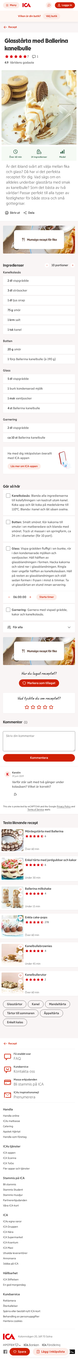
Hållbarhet (10, 1273)
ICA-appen (9, 1152)
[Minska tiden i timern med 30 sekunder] (9, 597)
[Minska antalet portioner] (47, 265)
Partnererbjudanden (15, 1200)
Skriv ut (15, 212)
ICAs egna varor (12, 1221)
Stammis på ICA (14, 1178)
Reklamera (9, 1300)
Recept (12, 27)
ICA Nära (8, 1232)
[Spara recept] (20, 832)
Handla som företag (15, 1137)
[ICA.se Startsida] (27, 5)
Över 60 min (15, 157)
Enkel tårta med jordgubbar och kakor (50, 860)
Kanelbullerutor (35, 974)
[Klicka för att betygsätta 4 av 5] (45, 707)
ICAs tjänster (11, 1146)
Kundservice (11, 1294)
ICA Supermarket (13, 1237)
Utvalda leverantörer (15, 1253)
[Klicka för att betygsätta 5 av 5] (51, 707)
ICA (5, 1215)
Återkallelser (10, 1306)
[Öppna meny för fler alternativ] (20, 838)
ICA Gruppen (10, 1226)
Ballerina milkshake (38, 888)
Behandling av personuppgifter (21, 1316)
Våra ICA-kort (11, 1205)
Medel (62, 157)
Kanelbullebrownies (38, 946)
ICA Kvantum (10, 1242)
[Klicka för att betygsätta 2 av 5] (33, 707)
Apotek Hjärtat (11, 1131)
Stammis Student (13, 1189)
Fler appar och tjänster (16, 1168)
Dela (31, 212)
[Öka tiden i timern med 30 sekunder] (30, 597)
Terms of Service (35, 809)
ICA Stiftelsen (11, 1279)
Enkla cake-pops (36, 917)
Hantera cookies (12, 1321)
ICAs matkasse (11, 1121)
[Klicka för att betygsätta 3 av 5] (39, 707)
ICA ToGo (8, 1163)
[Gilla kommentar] (15, 794)
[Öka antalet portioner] (72, 265)
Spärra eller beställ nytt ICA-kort (21, 1311)
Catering (8, 1126)
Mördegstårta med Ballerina (44, 831)
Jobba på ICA (10, 1263)
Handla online (11, 1115)
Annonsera (9, 1258)
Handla (8, 1109)
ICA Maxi (8, 1247)
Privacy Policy (64, 806)
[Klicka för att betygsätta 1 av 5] (27, 707)
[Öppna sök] (49, 5)
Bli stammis (9, 1184)
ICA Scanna (9, 1158)
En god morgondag (14, 1284)
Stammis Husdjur (13, 1195)
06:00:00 (19, 597)
